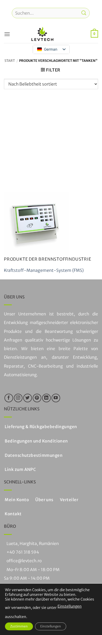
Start (9, 60)
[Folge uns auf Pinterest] (37, 398)
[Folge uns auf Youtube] (56, 398)
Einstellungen (70, 606)
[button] (7, 34)
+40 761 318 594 (23, 552)
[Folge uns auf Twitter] (27, 398)
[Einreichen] (84, 13)
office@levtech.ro (24, 560)
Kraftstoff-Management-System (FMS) (44, 270)
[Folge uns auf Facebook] (8, 398)
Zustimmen (19, 626)
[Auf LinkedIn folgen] (46, 398)
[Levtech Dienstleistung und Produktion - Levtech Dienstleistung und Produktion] (42, 34)
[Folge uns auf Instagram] (18, 398)
